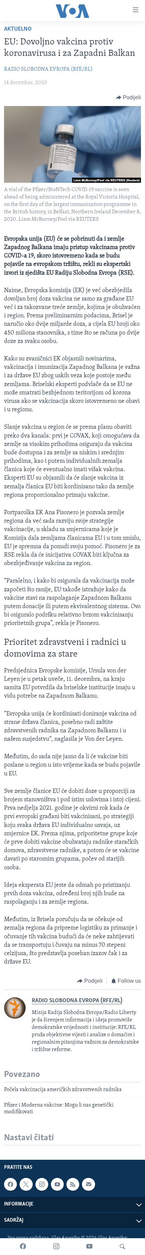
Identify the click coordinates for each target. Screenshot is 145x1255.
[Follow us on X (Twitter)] (26, 1184)
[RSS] (72, 1184)
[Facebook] (22, 1246)
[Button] (128, 97)
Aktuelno (18, 29)
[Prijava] (88, 1184)
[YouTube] (89, 1246)
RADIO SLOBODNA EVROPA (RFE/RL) (48, 69)
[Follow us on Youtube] (57, 1184)
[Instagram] (56, 1246)
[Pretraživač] (122, 1246)
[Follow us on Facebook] (10, 1184)
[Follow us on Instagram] (41, 1184)
